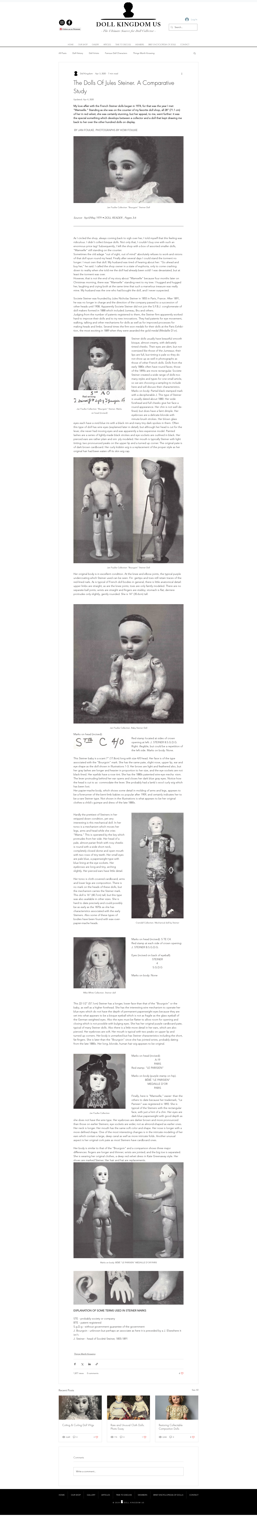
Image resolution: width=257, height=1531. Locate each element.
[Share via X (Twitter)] (82, 1364)
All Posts (62, 53)
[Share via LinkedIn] (89, 1364)
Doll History (77, 53)
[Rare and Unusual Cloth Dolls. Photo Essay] (128, 1408)
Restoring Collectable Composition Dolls (170, 1426)
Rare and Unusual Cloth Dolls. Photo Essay (128, 1426)
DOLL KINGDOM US (128, 25)
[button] (95, 44)
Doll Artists (94, 53)
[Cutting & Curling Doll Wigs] (80, 1408)
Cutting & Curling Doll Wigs (78, 1425)
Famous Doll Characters (116, 53)
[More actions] (182, 73)
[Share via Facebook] (74, 1364)
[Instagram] (62, 22)
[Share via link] (96, 1364)
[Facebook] (69, 22)
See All (195, 1390)
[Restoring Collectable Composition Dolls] (176, 1408)
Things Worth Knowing (144, 53)
